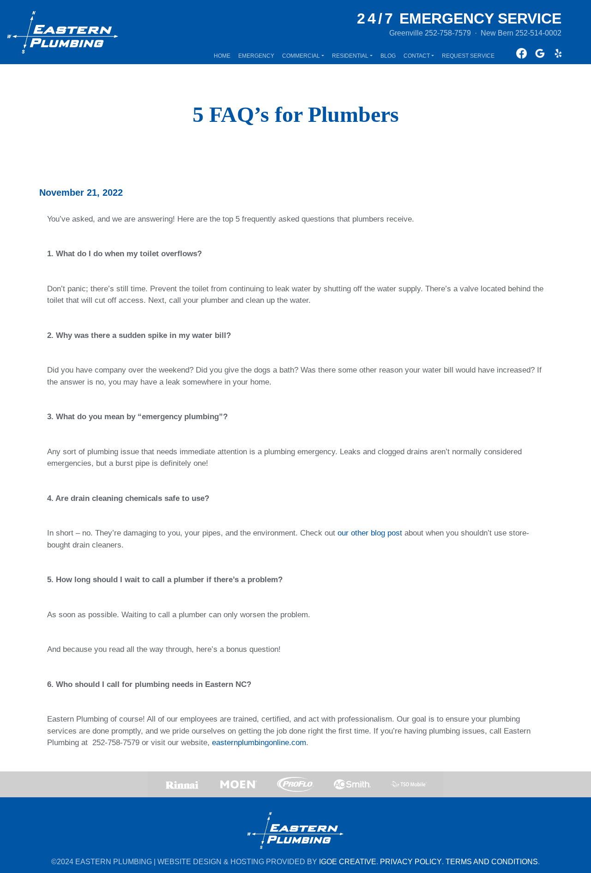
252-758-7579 (448, 33)
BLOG (388, 56)
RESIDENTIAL (350, 56)
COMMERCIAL (301, 56)
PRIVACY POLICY (411, 862)
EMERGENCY (256, 56)
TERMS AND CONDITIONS (492, 862)
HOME (222, 56)
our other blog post (370, 533)
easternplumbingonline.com (259, 742)
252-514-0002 (538, 33)
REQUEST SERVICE (468, 56)
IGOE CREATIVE (347, 862)
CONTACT (417, 56)
